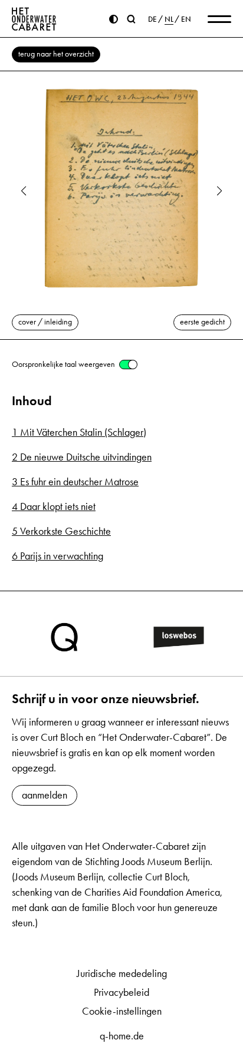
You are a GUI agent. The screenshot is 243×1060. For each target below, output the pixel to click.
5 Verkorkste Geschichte (61, 531)
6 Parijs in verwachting (57, 555)
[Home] (34, 19)
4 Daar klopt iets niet (54, 506)
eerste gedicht (202, 322)
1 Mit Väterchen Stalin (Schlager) (79, 432)
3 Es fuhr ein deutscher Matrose (75, 481)
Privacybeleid (121, 992)
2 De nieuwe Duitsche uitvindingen (82, 456)
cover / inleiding (45, 322)
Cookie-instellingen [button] (122, 1011)
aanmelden (44, 795)
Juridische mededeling (122, 973)
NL (169, 19)
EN (186, 19)
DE (152, 19)
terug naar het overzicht (56, 54)
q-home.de (122, 1035)
